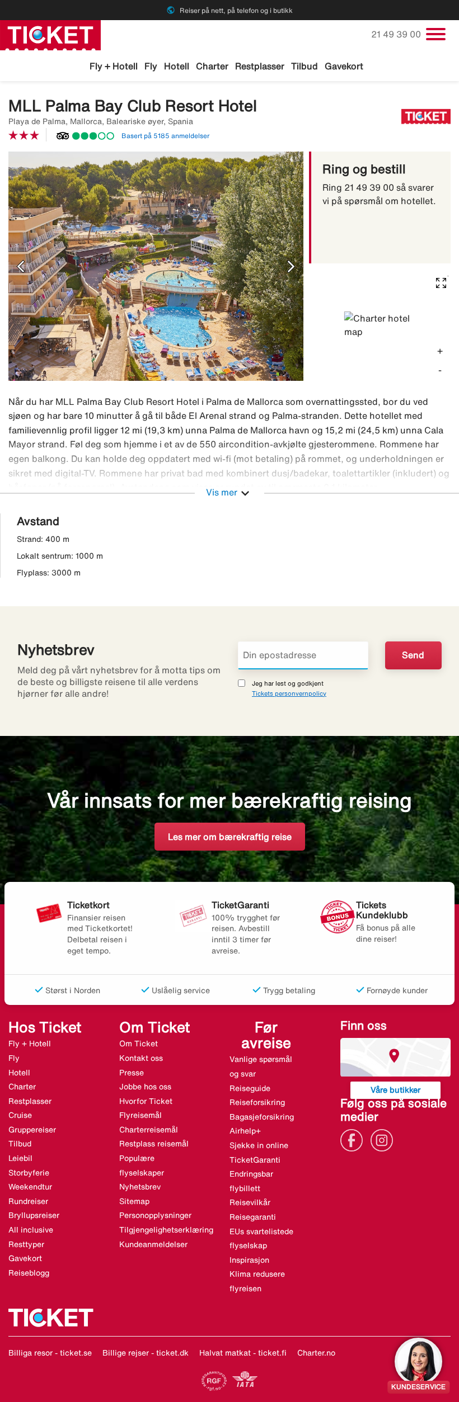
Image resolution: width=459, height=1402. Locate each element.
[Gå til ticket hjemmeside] (50, 34)
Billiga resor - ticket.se (50, 1353)
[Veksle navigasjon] (436, 34)
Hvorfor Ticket (145, 1101)
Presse (131, 1073)
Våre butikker (395, 1089)
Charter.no (316, 1353)
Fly (150, 66)
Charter (212, 66)
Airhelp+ (245, 1131)
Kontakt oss (141, 1058)
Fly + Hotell (114, 66)
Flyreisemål (140, 1115)
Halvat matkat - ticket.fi (243, 1353)
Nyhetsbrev (140, 1187)
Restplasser (259, 66)
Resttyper (26, 1244)
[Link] (354, 1139)
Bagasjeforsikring (262, 1117)
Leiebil (20, 1158)
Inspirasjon (249, 1260)
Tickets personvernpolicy (289, 693)
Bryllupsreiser (33, 1215)
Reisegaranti (253, 1217)
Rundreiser (28, 1201)
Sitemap (134, 1201)
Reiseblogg (28, 1273)
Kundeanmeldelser (153, 1244)
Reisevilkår (250, 1202)
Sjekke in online (259, 1145)
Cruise (20, 1115)
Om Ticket (138, 1043)
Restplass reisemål (154, 1144)
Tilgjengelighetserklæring (166, 1230)
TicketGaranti (255, 1160)
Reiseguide (250, 1088)
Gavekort (344, 66)
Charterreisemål (148, 1130)
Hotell (176, 66)
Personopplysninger (155, 1215)
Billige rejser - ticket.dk (145, 1353)
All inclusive (30, 1230)
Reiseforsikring (257, 1102)
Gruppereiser (32, 1130)
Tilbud (304, 66)
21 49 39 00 (397, 34)
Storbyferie (28, 1173)
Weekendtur (30, 1187)
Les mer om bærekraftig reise (230, 836)
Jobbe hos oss (145, 1087)
